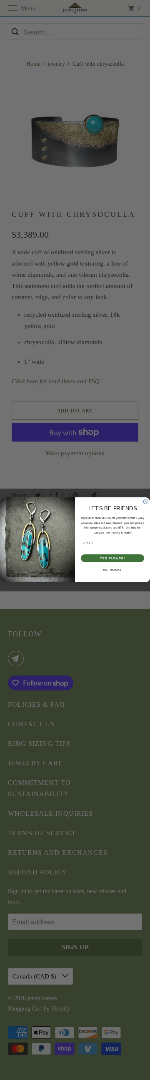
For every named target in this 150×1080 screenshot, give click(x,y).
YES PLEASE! (112, 558)
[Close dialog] (145, 501)
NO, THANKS (112, 570)
